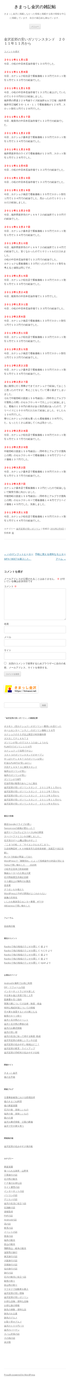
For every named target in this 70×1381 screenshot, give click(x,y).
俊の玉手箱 (9, 1076)
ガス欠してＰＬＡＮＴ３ (16, 738)
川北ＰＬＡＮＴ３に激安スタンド (20, 767)
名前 (6, 623)
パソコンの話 (10, 1195)
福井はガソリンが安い (15, 771)
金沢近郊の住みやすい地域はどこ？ (21, 1044)
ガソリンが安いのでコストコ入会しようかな (26, 742)
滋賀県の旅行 (10, 1252)
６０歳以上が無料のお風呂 (17, 881)
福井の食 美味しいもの (16, 1113)
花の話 (7, 1223)
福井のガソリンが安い (15, 775)
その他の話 (9, 1338)
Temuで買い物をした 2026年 (20, 864)
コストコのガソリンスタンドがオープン (24, 754)
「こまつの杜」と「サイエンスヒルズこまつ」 (27, 844)
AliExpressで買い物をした (17, 905)
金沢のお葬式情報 (13, 1028)
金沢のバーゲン (12, 1329)
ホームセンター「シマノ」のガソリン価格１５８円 (29, 730)
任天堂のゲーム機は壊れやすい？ (20, 840)
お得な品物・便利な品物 (16, 1301)
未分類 (7, 1342)
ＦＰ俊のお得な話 (13, 1183)
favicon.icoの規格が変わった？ (19, 828)
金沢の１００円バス (14, 1325)
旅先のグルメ (10, 1317)
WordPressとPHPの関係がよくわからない (25, 893)
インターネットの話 (14, 1191)
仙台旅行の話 (10, 1268)
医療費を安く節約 (13, 999)
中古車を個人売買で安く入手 (18, 995)
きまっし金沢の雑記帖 (35, 6)
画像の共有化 (10, 897)
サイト (7, 650)
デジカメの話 (10, 1199)
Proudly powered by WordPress (19, 1374)
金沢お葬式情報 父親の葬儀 (18, 1121)
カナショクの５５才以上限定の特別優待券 (25, 734)
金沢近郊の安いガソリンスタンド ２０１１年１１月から (33, 799)
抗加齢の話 (9, 1207)
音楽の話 (8, 1236)
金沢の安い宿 (10, 1032)
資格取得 (8, 1211)
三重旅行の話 (10, 1174)
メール (7, 637)
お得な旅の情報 (12, 1305)
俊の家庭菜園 (10, 1105)
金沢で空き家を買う (14, 1125)
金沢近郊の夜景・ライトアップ (19, 1048)
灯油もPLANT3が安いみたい (18, 762)
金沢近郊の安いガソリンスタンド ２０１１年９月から (31, 803)
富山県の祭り (10, 1285)
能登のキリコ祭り (13, 1015)
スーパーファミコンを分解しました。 (23, 836)
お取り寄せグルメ (13, 1321)
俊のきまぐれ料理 (13, 1101)
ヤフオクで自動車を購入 (16, 1289)
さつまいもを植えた (14, 889)
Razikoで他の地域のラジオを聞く (21, 946)
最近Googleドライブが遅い (17, 824)
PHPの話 (8, 1215)
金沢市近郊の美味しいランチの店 (20, 1040)
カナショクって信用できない (18, 750)
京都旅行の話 (10, 1264)
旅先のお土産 (10, 1313)
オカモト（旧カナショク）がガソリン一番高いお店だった (33, 726)
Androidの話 (10, 1219)
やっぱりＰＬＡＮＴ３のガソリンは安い (24, 758)
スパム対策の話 (12, 1333)
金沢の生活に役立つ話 (15, 1203)
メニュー (35, 26)
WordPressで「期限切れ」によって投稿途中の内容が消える (34, 860)
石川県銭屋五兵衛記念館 (16, 877)
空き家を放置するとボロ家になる (20, 1011)
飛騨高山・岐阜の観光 (15, 1248)
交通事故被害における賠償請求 (19, 1097)
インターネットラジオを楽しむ (19, 991)
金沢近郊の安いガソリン (28, 528)
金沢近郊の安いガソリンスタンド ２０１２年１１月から (33, 787)
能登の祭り (9, 1280)
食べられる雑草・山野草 (16, 1170)
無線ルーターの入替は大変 (17, 873)
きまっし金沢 (10, 1072)
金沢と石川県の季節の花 (16, 1023)
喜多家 (7, 885)
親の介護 (8, 1117)
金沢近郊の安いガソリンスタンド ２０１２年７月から (31, 791)
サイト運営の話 (12, 1187)
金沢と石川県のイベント (16, 1019)
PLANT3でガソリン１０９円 (18, 746)
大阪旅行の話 (10, 1260)
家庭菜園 (8, 1166)
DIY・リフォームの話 (14, 987)
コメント (10, 586)
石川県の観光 (10, 1178)
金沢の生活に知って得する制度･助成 (22, 1036)
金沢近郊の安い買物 (14, 1293)
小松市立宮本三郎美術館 (16, 868)
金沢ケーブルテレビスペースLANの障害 (23, 832)
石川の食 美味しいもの (16, 1109)
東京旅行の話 (10, 1256)
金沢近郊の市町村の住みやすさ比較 (21, 1052)
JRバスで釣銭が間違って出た (18, 856)
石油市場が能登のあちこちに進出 (20, 783)
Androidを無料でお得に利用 (18, 983)
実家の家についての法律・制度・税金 (23, 1003)
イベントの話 (10, 1231)
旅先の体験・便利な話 (15, 1309)
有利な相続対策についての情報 (19, 1007)
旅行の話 (8, 1272)
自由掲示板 (9, 926)
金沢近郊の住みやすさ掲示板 (18, 1146)
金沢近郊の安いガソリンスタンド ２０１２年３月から (31, 795)
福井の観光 (9, 1240)
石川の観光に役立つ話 (15, 1276)
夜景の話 (8, 1227)
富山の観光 (9, 1244)
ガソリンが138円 (12, 779)
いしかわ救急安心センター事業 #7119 (23, 901)
